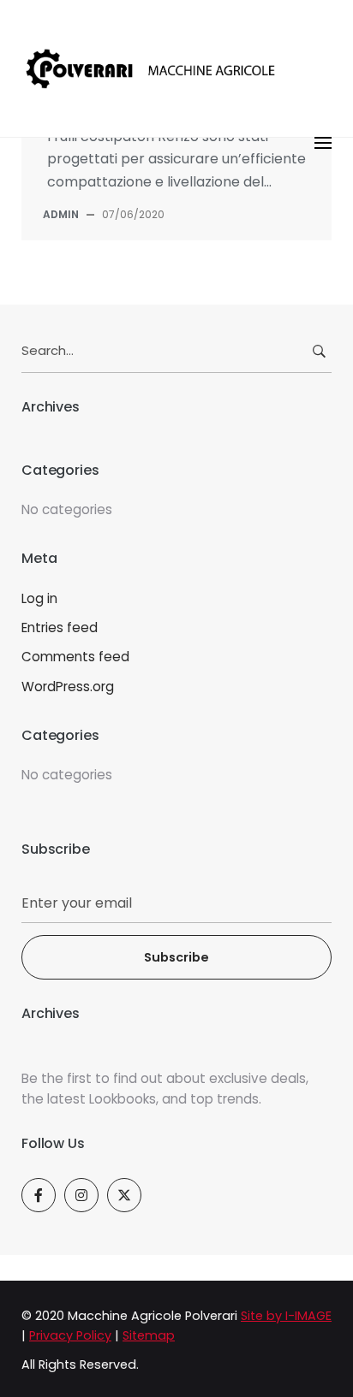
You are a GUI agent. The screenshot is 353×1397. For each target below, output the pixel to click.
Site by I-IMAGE (286, 1315)
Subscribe (176, 957)
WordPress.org (67, 687)
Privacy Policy (70, 1335)
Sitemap (149, 1335)
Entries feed (59, 627)
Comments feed (75, 657)
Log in (39, 598)
